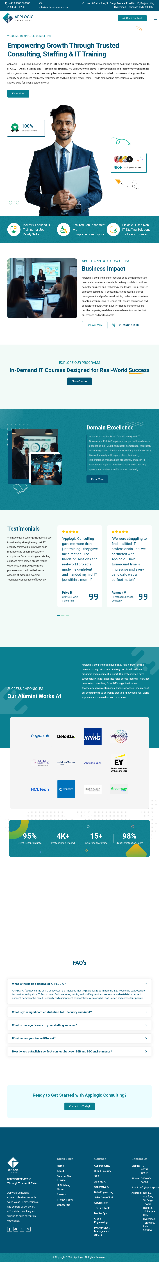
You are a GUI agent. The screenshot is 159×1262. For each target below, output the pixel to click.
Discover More (95, 325)
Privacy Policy (65, 1199)
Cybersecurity (102, 1165)
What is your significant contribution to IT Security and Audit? (52, 1012)
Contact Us (63, 1205)
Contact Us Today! (79, 1106)
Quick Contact (134, 18)
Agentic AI (100, 1181)
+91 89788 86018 (127, 325)
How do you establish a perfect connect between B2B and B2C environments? (62, 1051)
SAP (96, 1176)
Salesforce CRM (103, 1197)
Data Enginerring (103, 1192)
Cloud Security (102, 1171)
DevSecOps (100, 1213)
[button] (58, 615)
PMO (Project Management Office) (102, 1231)
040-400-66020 (146, 1180)
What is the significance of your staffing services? (44, 1025)
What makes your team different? (34, 1038)
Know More (18, 93)
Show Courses (79, 381)
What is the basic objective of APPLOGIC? (39, 983)
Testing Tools (102, 1208)
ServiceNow (101, 1202)
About (60, 1171)
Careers (61, 1194)
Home (60, 1165)
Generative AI (101, 1186)
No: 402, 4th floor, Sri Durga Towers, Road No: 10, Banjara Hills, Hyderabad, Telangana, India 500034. (149, 1211)
